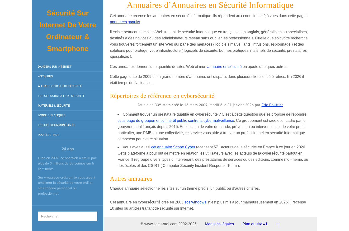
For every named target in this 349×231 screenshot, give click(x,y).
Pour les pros (48, 135)
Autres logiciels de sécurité (60, 86)
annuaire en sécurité (224, 67)
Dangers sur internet (55, 66)
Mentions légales (219, 224)
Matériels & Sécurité (54, 105)
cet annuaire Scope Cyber (173, 147)
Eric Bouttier (272, 105)
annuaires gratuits (125, 22)
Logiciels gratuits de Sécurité (61, 96)
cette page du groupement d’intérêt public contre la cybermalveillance (176, 120)
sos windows (195, 202)
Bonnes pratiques (51, 115)
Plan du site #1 (255, 224)
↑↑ (278, 224)
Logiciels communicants (56, 125)
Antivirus (45, 76)
